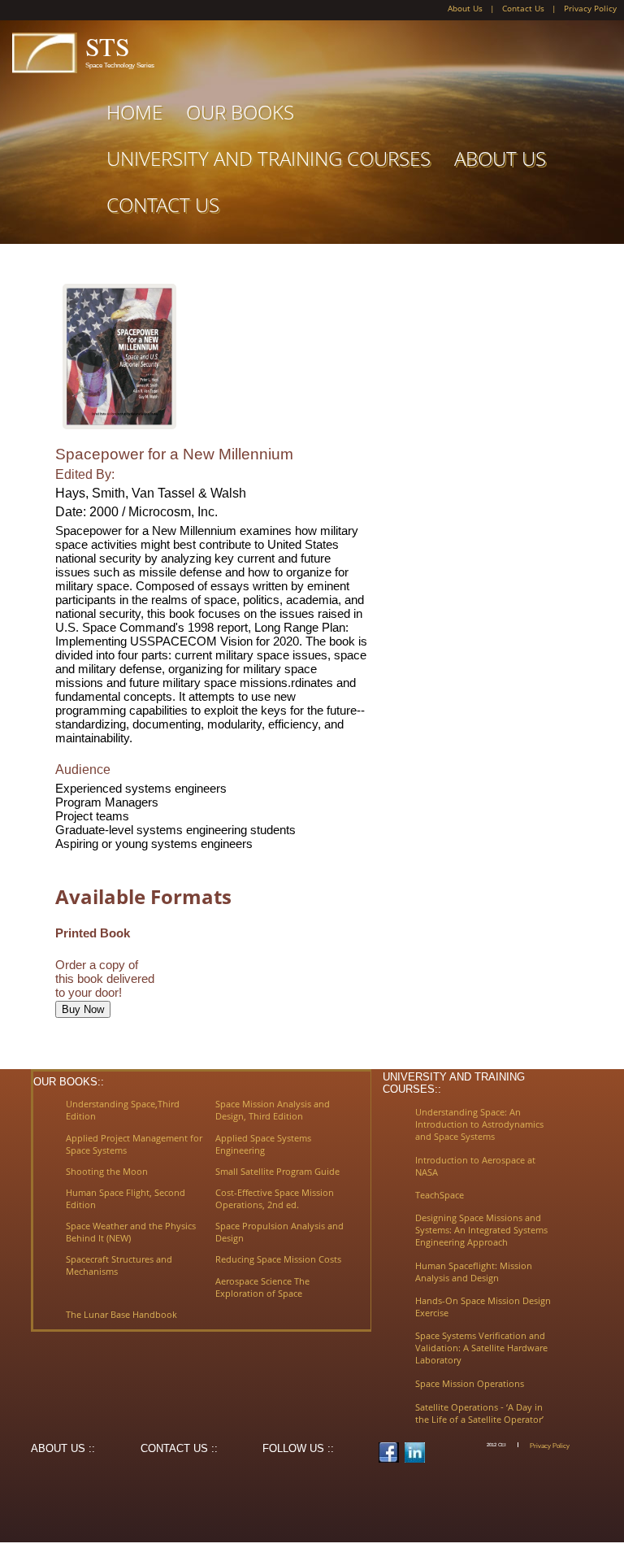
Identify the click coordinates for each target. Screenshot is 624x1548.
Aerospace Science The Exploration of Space (262, 1287)
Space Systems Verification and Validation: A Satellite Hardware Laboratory (481, 1347)
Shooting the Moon (107, 1171)
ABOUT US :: (63, 1448)
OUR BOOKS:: (68, 1082)
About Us (465, 8)
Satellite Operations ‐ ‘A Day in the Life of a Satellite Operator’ (479, 1413)
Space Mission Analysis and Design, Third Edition (272, 1110)
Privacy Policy (590, 8)
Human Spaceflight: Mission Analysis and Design (473, 1271)
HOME (134, 111)
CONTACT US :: (179, 1448)
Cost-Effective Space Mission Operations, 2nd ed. (274, 1198)
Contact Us (523, 8)
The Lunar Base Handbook (121, 1314)
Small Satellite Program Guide (277, 1171)
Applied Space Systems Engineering (263, 1144)
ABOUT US (500, 158)
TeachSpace (439, 1195)
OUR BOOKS (240, 111)
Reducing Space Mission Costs (278, 1259)
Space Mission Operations (469, 1383)
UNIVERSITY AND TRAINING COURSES (268, 158)
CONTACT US (162, 204)
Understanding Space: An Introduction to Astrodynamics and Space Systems (479, 1124)
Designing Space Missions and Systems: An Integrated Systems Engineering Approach (481, 1229)
